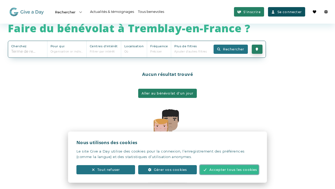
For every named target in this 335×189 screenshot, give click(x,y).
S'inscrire (252, 12)
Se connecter (289, 12)
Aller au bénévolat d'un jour (168, 93)
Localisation (134, 46)
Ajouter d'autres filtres (190, 51)
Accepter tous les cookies (233, 170)
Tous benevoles (151, 11)
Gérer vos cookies (170, 170)
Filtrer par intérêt (102, 51)
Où (126, 51)
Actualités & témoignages (112, 11)
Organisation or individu (68, 51)
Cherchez (19, 46)
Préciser (156, 51)
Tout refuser (108, 170)
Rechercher (65, 12)
